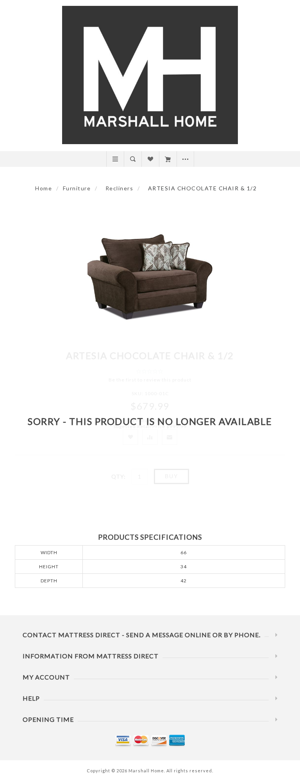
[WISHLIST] (150, 159)
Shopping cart (168, 159)
